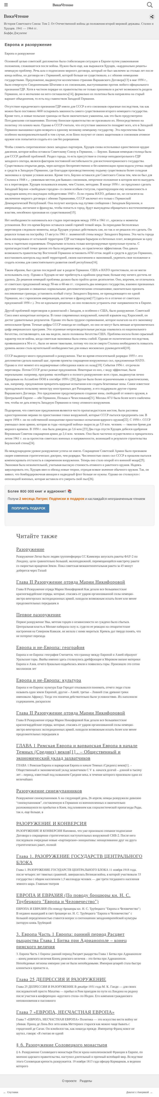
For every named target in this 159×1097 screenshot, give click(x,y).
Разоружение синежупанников (49, 790)
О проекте (69, 1081)
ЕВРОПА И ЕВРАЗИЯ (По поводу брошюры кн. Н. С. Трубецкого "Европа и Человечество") (73, 898)
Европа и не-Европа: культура (48, 680)
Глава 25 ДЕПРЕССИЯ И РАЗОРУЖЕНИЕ (61, 979)
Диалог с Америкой (137, 1092)
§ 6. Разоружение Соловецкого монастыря (61, 1044)
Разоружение (30, 549)
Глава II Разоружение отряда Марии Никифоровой (70, 582)
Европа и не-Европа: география (50, 647)
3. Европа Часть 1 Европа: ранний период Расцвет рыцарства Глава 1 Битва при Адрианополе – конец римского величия (71, 940)
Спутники (12, 1092)
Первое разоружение (38, 614)
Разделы (86, 1081)
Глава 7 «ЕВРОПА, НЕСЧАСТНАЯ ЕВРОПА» (65, 1012)
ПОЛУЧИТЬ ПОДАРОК (28, 508)
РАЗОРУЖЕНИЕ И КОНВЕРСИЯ (51, 823)
